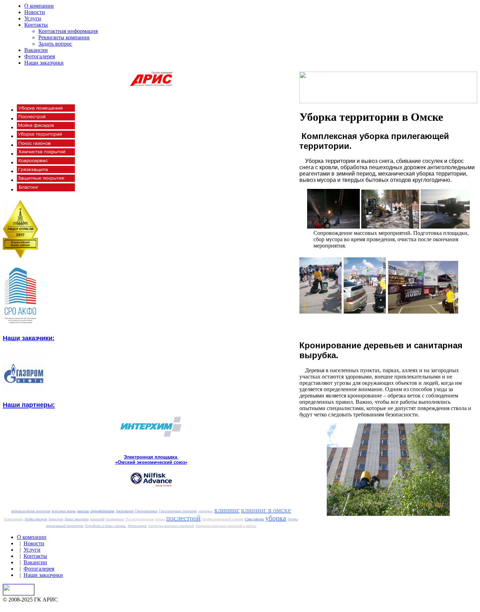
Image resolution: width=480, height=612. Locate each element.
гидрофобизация (102, 511)
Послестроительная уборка (145, 519)
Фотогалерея (39, 56)
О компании (39, 6)
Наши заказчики (44, 63)
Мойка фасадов (36, 519)
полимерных (115, 519)
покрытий (97, 519)
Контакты (36, 25)
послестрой (183, 518)
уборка (275, 518)
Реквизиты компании (64, 37)
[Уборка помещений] (46, 110)
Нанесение (55, 519)
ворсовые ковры (64, 511)
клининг (227, 510)
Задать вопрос (55, 44)
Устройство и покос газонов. (106, 526)
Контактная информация (68, 31)
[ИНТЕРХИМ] (151, 436)
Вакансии (36, 50)
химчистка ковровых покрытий (171, 526)
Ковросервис (13, 519)
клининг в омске (266, 510)
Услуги (32, 18)
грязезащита (125, 511)
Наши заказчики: (28, 338)
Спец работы (254, 519)
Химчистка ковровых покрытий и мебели (225, 526)
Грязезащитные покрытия (178, 511)
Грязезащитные (146, 511)
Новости (34, 12)
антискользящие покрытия (30, 511)
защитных (205, 511)
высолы (83, 511)
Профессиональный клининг (223, 519)
